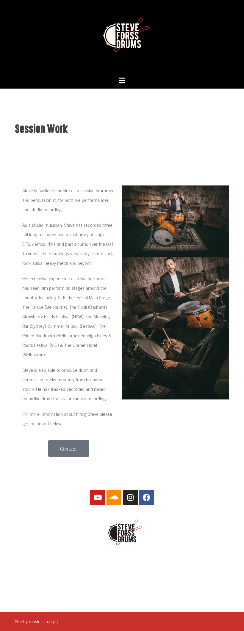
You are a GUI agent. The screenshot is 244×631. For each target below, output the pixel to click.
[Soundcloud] (114, 497)
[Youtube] (97, 497)
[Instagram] (130, 497)
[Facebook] (146, 497)
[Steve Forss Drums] (122, 37)
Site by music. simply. (35, 621)
